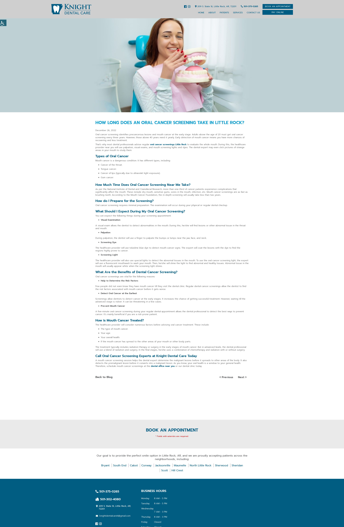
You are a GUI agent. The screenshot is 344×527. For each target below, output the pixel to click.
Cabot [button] (134, 465)
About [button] (212, 12)
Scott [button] (164, 470)
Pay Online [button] (278, 12)
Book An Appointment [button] (278, 6)
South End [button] (119, 465)
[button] (71, 9)
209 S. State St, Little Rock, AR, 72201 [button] (216, 6)
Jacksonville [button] (162, 465)
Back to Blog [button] (103, 377)
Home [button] (201, 12)
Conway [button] (146, 465)
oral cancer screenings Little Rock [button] (168, 144)
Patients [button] (224, 12)
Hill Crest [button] (177, 470)
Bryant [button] (105, 465)
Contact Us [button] (253, 12)
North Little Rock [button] (200, 465)
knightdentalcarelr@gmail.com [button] (114, 515)
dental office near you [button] (163, 366)
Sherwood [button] (221, 465)
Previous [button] (227, 377)
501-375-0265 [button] (250, 6)
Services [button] (238, 12)
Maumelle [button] (180, 465)
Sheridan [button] (237, 465)
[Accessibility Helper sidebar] (3, 23)
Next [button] (241, 377)
